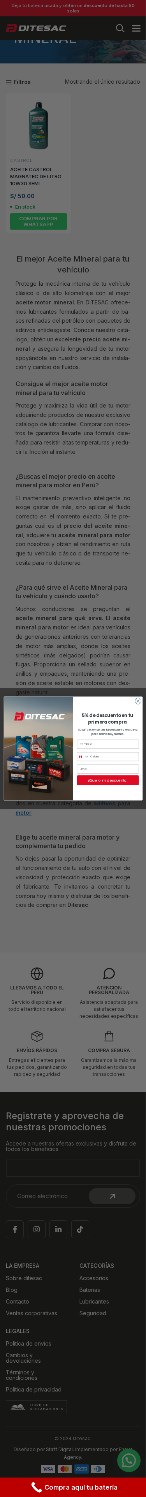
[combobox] (82, 756)
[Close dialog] (138, 701)
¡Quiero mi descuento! (108, 780)
